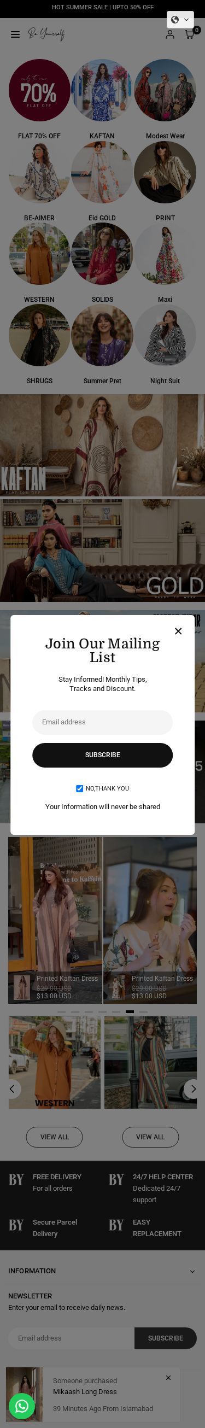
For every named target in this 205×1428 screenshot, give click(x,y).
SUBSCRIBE (102, 755)
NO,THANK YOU (107, 788)
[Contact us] (22, 1406)
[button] (180, 19)
